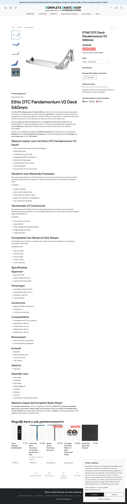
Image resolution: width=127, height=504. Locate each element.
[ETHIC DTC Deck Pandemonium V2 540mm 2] (15, 53)
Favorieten (77, 476)
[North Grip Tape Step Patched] (90, 433)
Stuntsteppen (29, 27)
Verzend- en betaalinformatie (54, 496)
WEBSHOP (30, 14)
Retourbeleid (69, 496)
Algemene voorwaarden (25, 496)
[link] (104, 498)
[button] (63, 8)
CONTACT (53, 14)
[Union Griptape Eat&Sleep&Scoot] (19, 433)
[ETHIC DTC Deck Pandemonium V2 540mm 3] (15, 63)
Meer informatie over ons (93, 490)
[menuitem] (111, 27)
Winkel (19, 27)
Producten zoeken (36, 476)
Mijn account (49, 476)
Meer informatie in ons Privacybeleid (96, 487)
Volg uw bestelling (63, 477)
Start (13, 27)
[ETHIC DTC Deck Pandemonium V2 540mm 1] (15, 44)
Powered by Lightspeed (63, 499)
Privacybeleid (39, 496)
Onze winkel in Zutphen (69, 14)
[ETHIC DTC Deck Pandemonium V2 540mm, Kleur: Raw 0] (15, 35)
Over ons (77, 496)
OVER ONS (42, 14)
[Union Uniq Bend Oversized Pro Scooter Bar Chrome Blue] (37, 433)
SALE (98, 14)
